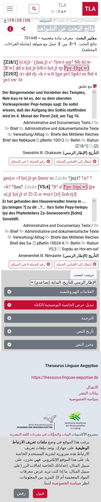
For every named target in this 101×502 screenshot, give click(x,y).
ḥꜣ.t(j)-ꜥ (26, 62)
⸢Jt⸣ (54, 187)
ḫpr (58, 74)
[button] (23, 28)
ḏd (18, 68)
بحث (61, 20)
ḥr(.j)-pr (29, 178)
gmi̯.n (9, 178)
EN (27, 20)
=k (40, 74)
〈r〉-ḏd (25, 74)
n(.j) (7, 194)
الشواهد (45, 20)
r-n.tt (49, 74)
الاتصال (92, 387)
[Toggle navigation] (10, 9)
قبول (40, 493)
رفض (21, 493)
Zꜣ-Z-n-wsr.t (40, 194)
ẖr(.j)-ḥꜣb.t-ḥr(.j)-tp (44, 68)
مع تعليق (85, 86)
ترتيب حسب (84, 274)
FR (12, 20)
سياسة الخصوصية (83, 399)
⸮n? (85, 178)
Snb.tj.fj (69, 194)
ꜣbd (90, 74)
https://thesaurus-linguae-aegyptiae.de (64, 377)
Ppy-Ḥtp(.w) (76, 68)
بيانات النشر (88, 393)
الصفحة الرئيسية (83, 20)
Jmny (43, 178)
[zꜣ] (57, 194)
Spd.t (76, 74)
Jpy (92, 187)
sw (14, 79)
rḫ (34, 74)
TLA (90, 8)
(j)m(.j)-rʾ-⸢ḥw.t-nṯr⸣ (53, 62)
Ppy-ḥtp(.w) (75, 187)
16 (20, 79)
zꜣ (60, 187)
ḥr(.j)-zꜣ (20, 194)
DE (19, 20)
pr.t (66, 74)
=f (18, 178)
